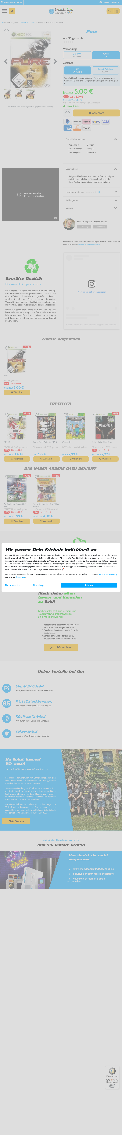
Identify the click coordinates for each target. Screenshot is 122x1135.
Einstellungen (39, 585)
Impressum (20, 577)
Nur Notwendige (12, 585)
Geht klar (89, 585)
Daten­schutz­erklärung (108, 574)
